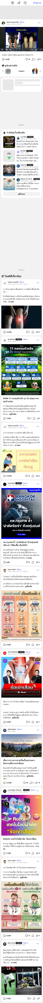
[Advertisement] (21, 12)
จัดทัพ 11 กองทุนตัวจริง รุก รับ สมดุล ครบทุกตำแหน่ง (21, 400)
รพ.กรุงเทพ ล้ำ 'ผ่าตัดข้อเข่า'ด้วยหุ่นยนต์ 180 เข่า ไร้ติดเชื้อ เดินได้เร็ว (20, 543)
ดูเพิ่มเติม (12, 414)
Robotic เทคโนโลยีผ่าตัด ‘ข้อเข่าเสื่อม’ (20, 839)
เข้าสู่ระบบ (37, 3)
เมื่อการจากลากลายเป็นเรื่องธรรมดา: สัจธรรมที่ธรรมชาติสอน (19, 762)
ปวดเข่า (21, 71)
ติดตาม (22, 22)
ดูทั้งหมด (21, 194)
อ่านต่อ (11, 301)
